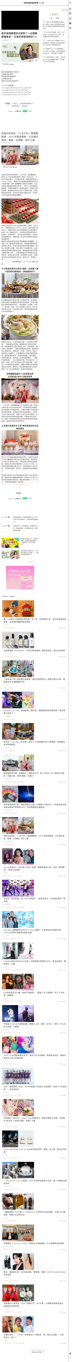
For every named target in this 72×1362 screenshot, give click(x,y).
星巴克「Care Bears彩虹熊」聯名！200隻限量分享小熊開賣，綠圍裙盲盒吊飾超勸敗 (34, 743)
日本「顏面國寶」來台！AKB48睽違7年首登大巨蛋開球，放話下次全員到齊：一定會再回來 (35, 1088)
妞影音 (6, 40)
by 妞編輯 (7, 716)
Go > (13, 581)
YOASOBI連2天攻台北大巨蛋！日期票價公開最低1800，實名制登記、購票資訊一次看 (35, 963)
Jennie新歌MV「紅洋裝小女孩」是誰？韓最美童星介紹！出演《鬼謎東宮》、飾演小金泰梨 (34, 869)
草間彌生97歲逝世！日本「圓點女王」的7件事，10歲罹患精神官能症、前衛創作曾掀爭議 (34, 1305)
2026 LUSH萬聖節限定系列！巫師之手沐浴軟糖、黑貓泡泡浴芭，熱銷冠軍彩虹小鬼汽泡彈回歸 (35, 1057)
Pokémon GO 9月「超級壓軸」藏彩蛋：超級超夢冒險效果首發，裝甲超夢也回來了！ (34, 712)
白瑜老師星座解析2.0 (27, 103)
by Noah (7, 685)
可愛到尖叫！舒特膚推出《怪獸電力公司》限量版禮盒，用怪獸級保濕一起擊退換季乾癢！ (25, 528)
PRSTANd (7, 143)
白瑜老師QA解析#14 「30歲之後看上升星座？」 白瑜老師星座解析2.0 (30, 552)
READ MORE (37, 1352)
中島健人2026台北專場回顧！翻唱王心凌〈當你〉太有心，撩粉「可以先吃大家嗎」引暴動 (35, 1025)
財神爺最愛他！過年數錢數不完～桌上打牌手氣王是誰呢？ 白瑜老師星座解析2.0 (25, 519)
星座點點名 (15, 106)
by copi (6, 625)
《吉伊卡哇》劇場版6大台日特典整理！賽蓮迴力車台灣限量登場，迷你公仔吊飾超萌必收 (54, 43)
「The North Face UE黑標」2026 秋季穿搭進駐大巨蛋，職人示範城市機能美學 (35, 1182)
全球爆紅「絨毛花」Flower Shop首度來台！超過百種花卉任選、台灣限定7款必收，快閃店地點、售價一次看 (34, 1119)
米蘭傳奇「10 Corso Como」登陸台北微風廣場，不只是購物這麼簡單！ (35, 1243)
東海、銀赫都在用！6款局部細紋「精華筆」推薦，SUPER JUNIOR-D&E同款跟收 (35, 1273)
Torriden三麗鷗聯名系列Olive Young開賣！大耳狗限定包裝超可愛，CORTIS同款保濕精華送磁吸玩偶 (33, 931)
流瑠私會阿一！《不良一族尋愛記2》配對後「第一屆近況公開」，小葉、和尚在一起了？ (34, 1336)
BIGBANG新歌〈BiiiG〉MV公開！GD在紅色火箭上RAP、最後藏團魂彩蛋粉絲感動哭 (54, 34)
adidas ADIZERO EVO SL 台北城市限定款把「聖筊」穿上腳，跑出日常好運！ (35, 1151)
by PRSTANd (8, 653)
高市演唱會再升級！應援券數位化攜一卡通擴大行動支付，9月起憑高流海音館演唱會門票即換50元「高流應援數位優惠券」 (35, 806)
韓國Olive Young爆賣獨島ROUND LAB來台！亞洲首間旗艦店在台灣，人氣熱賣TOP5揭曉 (54, 51)
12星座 (14, 103)
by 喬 (5, 873)
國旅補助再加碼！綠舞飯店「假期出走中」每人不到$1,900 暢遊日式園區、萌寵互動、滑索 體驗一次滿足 (34, 774)
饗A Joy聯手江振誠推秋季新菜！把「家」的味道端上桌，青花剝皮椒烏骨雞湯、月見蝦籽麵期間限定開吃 (35, 620)
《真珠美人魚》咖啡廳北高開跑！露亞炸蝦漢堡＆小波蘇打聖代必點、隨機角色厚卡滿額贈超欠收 (34, 680)
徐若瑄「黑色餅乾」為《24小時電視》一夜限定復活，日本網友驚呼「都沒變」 (35, 900)
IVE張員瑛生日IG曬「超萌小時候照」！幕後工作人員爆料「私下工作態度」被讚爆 (34, 994)
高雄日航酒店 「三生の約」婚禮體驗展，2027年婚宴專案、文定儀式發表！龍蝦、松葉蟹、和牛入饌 (34, 837)
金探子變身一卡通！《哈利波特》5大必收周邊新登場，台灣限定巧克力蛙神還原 (54, 59)
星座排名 (25, 106)
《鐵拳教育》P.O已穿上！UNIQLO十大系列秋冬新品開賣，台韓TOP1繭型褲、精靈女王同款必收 (34, 1213)
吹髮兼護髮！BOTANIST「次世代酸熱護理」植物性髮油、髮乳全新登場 (34, 651)
